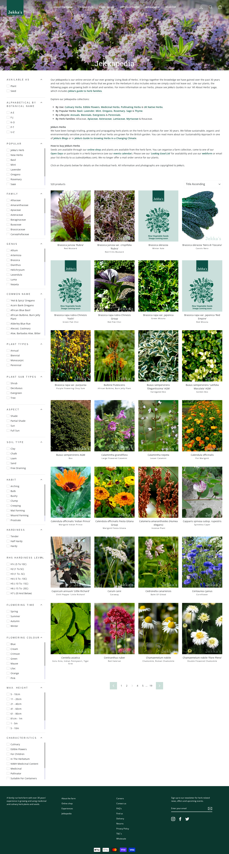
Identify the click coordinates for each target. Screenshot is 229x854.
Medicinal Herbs (110, 107)
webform (207, 153)
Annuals (75, 114)
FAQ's (119, 808)
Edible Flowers (91, 107)
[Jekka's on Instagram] (173, 819)
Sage (129, 110)
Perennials (114, 114)
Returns (120, 823)
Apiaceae (93, 118)
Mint (98, 110)
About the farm (62, 7)
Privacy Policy (122, 828)
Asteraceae (105, 118)
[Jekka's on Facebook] (180, 819)
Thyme (138, 110)
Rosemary (119, 110)
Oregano (107, 110)
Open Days (57, 153)
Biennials (86, 114)
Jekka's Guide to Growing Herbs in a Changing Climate (105, 138)
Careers (120, 798)
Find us (119, 813)
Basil (79, 110)
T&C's (119, 833)
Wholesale (121, 838)
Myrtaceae (132, 118)
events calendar (122, 153)
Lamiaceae (119, 118)
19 (151, 685)
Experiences (106, 7)
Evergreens (99, 114)
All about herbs (129, 7)
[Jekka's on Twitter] (187, 819)
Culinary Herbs (73, 107)
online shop (94, 149)
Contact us (121, 803)
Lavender (89, 110)
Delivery (120, 818)
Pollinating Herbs (131, 107)
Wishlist (170, 7)
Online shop (85, 7)
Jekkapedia (152, 7)
